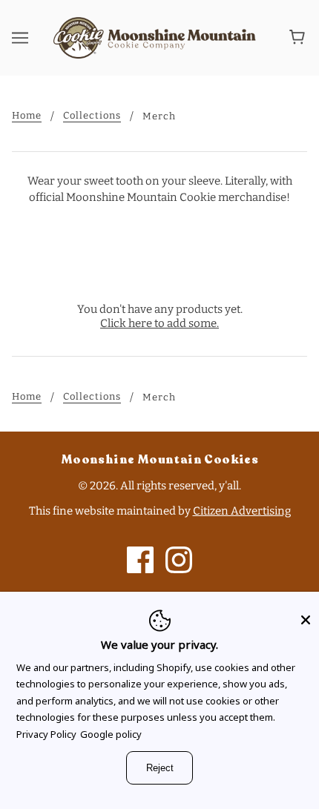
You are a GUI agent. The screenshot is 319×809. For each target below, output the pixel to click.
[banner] (156, 36)
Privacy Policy (46, 734)
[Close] (305, 614)
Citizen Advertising (242, 511)
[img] (140, 560)
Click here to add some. (159, 323)
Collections (92, 115)
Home (27, 115)
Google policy (111, 734)
